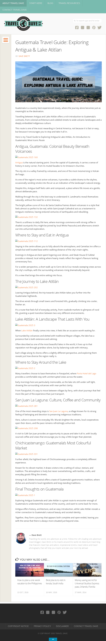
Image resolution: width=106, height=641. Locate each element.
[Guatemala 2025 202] (26, 287)
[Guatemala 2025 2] (25, 368)
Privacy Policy (42, 626)
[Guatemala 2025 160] (26, 157)
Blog (50, 3)
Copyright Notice (18, 626)
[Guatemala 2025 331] (26, 454)
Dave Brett (24, 56)
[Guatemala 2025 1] (25, 495)
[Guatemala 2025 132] (26, 217)
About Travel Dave (13, 3)
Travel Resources (69, 3)
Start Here (35, 3)
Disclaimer (62, 626)
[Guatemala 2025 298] (26, 428)
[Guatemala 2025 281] (26, 406)
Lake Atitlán (27, 330)
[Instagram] (82, 27)
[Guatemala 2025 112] (26, 241)
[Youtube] (88, 27)
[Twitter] (99, 27)
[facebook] (76, 27)
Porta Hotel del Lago (86, 373)
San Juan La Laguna (58, 411)
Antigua (19, 162)
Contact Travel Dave (14, 10)
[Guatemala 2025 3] (25, 325)
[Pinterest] (93, 27)
